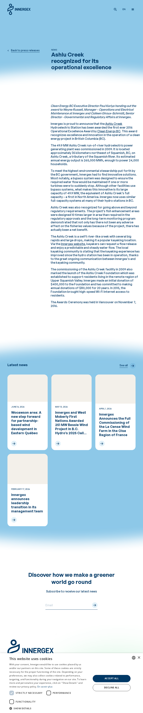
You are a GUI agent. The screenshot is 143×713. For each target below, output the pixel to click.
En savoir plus (45, 686)
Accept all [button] (112, 678)
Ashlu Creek (113, 124)
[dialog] (71, 683)
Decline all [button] (111, 687)
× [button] (138, 657)
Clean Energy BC (108, 131)
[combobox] (134, 658)
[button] (115, 9)
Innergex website (73, 244)
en (124, 9)
